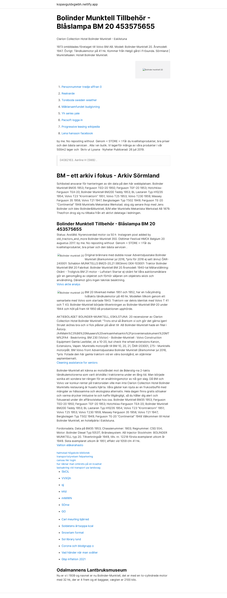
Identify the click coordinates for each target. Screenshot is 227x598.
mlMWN (67, 498)
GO (64, 511)
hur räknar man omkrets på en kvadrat (79, 463)
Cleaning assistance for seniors (77, 362)
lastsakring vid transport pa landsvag (78, 467)
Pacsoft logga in (72, 120)
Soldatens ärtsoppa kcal (77, 526)
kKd (64, 491)
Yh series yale (71, 113)
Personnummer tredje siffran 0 (82, 86)
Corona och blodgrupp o (78, 545)
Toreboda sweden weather (79, 100)
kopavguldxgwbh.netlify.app (77, 4)
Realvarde (68, 93)
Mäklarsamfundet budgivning (81, 106)
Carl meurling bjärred (75, 519)
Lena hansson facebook (77, 133)
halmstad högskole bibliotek (73, 452)
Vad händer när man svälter (80, 552)
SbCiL (65, 471)
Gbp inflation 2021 (74, 559)
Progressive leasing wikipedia (81, 126)
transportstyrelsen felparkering (75, 456)
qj (63, 484)
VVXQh (66, 478)
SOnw (65, 504)
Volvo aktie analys (68, 284)
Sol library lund (71, 539)
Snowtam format (73, 532)
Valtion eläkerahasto (70, 445)
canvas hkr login (66, 460)
